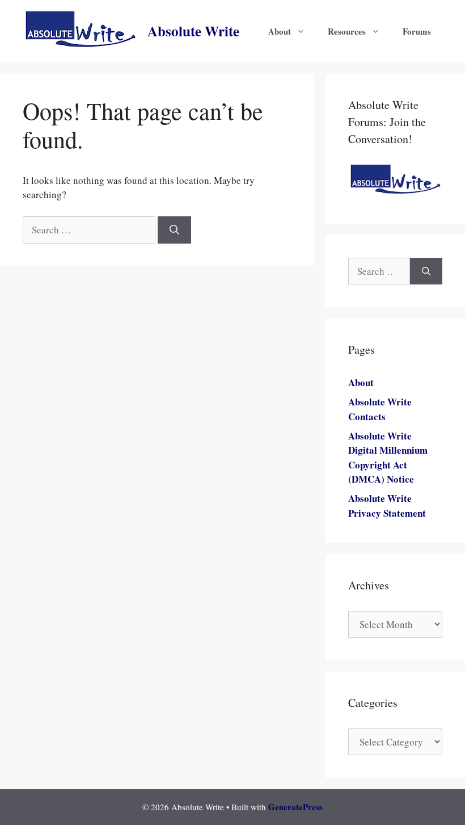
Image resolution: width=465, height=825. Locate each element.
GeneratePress (295, 807)
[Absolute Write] (80, 30)
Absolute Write (193, 30)
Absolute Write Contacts (380, 409)
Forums (417, 31)
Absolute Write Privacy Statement (387, 505)
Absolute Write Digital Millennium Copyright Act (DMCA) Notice (388, 458)
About (279, 31)
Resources (347, 31)
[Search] (174, 230)
